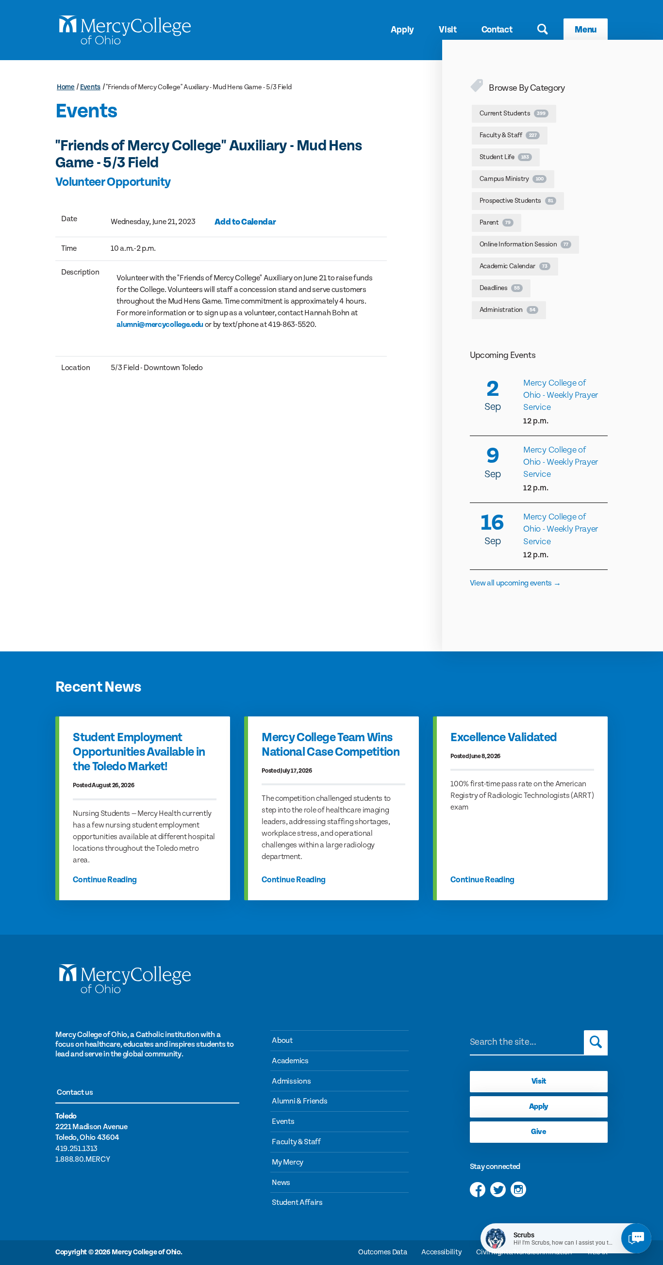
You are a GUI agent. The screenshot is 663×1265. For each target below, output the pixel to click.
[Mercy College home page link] (124, 30)
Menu (586, 30)
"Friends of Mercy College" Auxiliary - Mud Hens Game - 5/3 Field (199, 87)
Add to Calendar (245, 222)
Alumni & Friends (299, 1101)
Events (90, 87)
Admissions (291, 1081)
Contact (497, 30)
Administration (507, 310)
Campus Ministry (512, 179)
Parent (495, 223)
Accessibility (441, 1252)
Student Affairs (297, 1202)
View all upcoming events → (515, 583)
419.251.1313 (76, 1148)
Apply (402, 30)
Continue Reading (105, 880)
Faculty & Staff (508, 135)
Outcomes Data (382, 1252)
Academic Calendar (513, 266)
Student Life (504, 157)
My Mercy (287, 1162)
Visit (447, 30)
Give (539, 1131)
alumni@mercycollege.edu (159, 324)
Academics (290, 1061)
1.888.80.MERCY (82, 1159)
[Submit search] (596, 1042)
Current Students (513, 113)
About (282, 1040)
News (281, 1182)
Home (66, 87)
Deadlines (500, 288)
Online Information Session (524, 244)
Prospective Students (516, 201)
